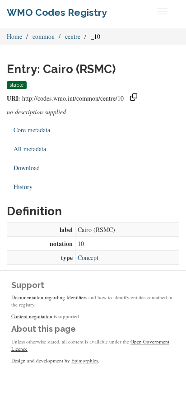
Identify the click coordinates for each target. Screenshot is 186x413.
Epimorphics (84, 360)
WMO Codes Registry (57, 12)
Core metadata (32, 129)
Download (27, 167)
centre (72, 36)
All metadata (30, 148)
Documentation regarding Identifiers (49, 297)
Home (14, 36)
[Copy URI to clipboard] (133, 98)
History (23, 186)
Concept (88, 257)
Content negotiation (31, 316)
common (44, 36)
